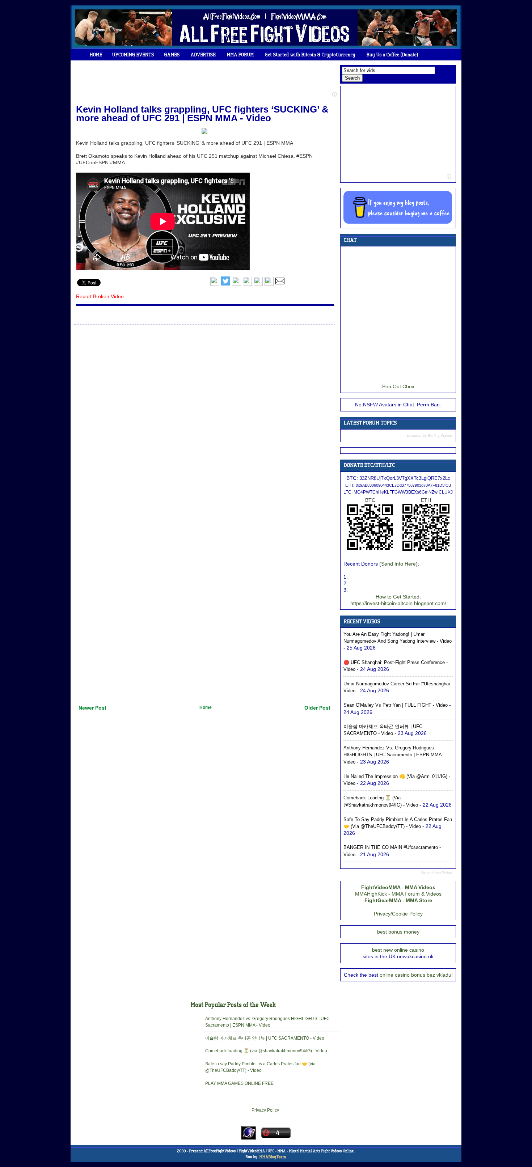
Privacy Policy (265, 1110)
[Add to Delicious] (236, 284)
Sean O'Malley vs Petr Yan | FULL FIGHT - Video (395, 705)
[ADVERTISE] (203, 55)
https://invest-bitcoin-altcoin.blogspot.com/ (398, 603)
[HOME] (96, 55)
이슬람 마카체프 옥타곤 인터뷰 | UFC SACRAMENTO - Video (264, 1038)
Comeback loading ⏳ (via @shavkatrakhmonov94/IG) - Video (266, 1050)
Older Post (317, 708)
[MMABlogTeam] (272, 1156)
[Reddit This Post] (269, 284)
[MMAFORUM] (240, 55)
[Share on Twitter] (226, 284)
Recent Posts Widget (437, 872)
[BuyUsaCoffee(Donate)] (392, 55)
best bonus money (398, 932)
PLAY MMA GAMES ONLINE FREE (239, 1083)
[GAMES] (172, 55)
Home (205, 707)
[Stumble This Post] (258, 284)
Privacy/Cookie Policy (398, 914)
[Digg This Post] (247, 284)
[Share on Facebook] (215, 284)
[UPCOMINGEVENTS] (133, 55)
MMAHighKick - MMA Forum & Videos (398, 894)
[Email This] (280, 284)
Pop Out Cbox (398, 386)
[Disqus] (204, 419)
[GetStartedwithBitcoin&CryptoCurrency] (310, 55)
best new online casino (398, 950)
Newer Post (92, 708)
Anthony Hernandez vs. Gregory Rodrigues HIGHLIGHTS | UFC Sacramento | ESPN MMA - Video (393, 754)
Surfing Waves (440, 435)
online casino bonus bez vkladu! (416, 975)
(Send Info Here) (398, 564)
